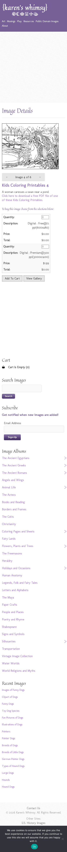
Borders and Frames (14, 509)
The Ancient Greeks (14, 465)
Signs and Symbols (13, 634)
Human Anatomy (12, 575)
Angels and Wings (13, 480)
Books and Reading (13, 502)
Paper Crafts (9, 604)
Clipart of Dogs (10, 697)
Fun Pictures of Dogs (12, 717)
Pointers (6, 731)
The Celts (8, 516)
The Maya (8, 597)
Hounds (6, 779)
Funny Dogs (8, 703)
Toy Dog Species (10, 710)
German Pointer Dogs (13, 759)
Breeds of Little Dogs (13, 752)
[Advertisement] (33, 67)
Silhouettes (9, 641)
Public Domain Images (47, 21)
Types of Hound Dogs (13, 766)
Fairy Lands (9, 538)
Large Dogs (8, 772)
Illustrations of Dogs (12, 724)
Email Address (12, 423)
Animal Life (9, 487)
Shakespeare (9, 627)
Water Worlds (10, 663)
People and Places (13, 612)
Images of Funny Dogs (13, 689)
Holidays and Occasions (16, 568)
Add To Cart (12, 278)
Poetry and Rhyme (13, 619)
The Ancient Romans (14, 472)
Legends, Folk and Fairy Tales (20, 582)
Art (3, 21)
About (5, 25)
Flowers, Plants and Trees (17, 546)
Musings (11, 21)
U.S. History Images (33, 823)
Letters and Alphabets (15, 590)
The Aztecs (9, 494)
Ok (34, 846)
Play (19, 21)
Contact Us (33, 808)
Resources (29, 21)
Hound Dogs (8, 786)
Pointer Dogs (8, 738)
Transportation (11, 648)
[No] (62, 839)
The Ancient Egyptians (15, 458)
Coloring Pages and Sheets (18, 531)
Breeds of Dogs (10, 745)
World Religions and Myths (18, 670)
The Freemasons (12, 553)
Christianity (9, 524)
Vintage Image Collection (17, 656)
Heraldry (7, 560)
